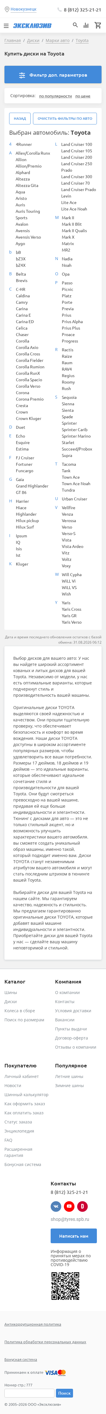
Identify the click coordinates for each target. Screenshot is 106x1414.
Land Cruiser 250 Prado (76, 167)
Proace (68, 334)
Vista (66, 539)
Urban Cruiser (74, 498)
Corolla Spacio (29, 379)
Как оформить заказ (24, 1103)
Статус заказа (18, 1122)
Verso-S (68, 533)
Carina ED (25, 321)
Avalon (22, 224)
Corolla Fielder (29, 360)
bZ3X (21, 258)
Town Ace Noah (76, 483)
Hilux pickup (27, 520)
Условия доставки (73, 1010)
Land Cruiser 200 (76, 157)
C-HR (20, 289)
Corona (22, 392)
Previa (68, 308)
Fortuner (24, 464)
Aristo (21, 198)
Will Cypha (72, 574)
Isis (19, 548)
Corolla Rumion (30, 366)
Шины (10, 992)
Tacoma (69, 464)
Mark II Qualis (74, 230)
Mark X (68, 236)
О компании (67, 992)
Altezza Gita (27, 185)
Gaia (20, 479)
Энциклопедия (19, 1131)
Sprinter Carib (74, 429)
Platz (67, 295)
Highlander (26, 514)
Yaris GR (69, 615)
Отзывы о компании (75, 1047)
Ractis (67, 349)
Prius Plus (71, 327)
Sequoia (69, 397)
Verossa (69, 520)
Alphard (23, 172)
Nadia (67, 258)
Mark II (68, 217)
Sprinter (69, 423)
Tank (66, 470)
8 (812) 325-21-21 (82, 9)
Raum (67, 362)
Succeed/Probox (77, 448)
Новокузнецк (24, 9)
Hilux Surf (25, 526)
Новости (12, 1085)
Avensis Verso (28, 236)
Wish (66, 593)
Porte (67, 302)
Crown (22, 411)
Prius (66, 315)
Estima (22, 448)
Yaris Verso (72, 622)
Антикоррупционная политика (32, 1324)
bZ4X (21, 265)
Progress (70, 340)
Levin (66, 195)
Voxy (66, 565)
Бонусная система (22, 1164)
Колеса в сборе (19, 1010)
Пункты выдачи (71, 1029)
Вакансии (64, 1019)
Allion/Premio (29, 165)
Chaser (22, 334)
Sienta (68, 410)
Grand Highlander (32, 485)
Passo (67, 282)
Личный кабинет (21, 1076)
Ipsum (21, 535)
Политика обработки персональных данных (45, 1341)
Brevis (21, 280)
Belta (21, 273)
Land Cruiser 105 (76, 150)
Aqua (20, 191)
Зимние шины (69, 1085)
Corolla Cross (28, 353)
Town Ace (71, 477)
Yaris (66, 602)
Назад (20, 118)
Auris (20, 204)
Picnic (67, 289)
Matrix (68, 243)
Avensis (23, 230)
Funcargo (24, 470)
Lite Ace (69, 202)
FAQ (8, 1140)
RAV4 (67, 369)
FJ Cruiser (25, 457)
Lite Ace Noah (74, 208)
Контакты (64, 1001)
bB (18, 252)
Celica (21, 327)
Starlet (68, 442)
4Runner (24, 144)
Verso (67, 526)
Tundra (68, 489)
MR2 (66, 249)
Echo (20, 435)
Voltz (67, 559)
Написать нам (73, 1236)
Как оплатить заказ (24, 1113)
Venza (67, 514)
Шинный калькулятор (26, 1094)
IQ (18, 542)
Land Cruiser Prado (78, 189)
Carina (22, 308)
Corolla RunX (28, 373)
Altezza (23, 178)
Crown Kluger (28, 418)
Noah (67, 265)
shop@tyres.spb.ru (70, 1219)
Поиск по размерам (24, 1019)
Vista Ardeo (72, 546)
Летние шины (69, 1076)
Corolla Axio (27, 347)
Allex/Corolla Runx (33, 153)
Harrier (22, 501)
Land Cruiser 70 (75, 182)
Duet (20, 427)
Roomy (68, 381)
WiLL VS (69, 587)
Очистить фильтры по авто (65, 118)
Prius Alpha (72, 321)
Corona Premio (30, 398)
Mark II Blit (72, 224)
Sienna (68, 403)
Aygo (20, 243)
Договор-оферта (71, 1038)
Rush (66, 388)
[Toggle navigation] (6, 25)
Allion (21, 159)
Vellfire (68, 507)
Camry (22, 302)
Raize (67, 356)
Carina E (23, 315)
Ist (18, 555)
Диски (10, 1001)
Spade (67, 416)
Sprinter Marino (76, 435)
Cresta (22, 405)
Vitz (65, 552)
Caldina (23, 295)
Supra (67, 455)
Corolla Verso (28, 386)
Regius (68, 375)
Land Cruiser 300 (76, 176)
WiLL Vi (69, 580)
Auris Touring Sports (28, 214)
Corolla (22, 340)
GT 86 (21, 492)
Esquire (23, 442)
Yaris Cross (71, 609)
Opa (65, 273)
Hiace (21, 507)
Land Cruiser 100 (76, 144)
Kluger (22, 563)
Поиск (64, 1393)
